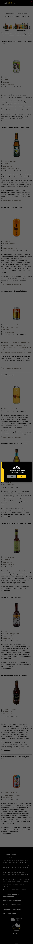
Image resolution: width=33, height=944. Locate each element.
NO (12, 476)
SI (21, 476)
